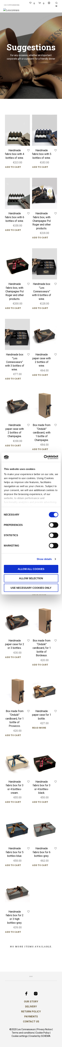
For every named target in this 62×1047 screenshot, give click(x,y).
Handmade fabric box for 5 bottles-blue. (14, 852)
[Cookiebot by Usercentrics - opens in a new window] (44, 457)
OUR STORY (31, 1001)
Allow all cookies (31, 568)
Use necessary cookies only (31, 587)
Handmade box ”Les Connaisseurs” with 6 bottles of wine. (41, 291)
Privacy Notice (44, 1029)
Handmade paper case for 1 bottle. (41, 715)
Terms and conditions (23, 1033)
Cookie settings (20, 1036)
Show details (44, 559)
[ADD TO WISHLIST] (28, 150)
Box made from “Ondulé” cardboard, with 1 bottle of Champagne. (41, 432)
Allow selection (31, 578)
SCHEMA (45, 1036)
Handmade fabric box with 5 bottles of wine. (41, 154)
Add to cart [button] (13, 166)
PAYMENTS (31, 1016)
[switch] (53, 525)
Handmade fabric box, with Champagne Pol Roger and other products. (41, 221)
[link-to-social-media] (26, 994)
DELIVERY (31, 1006)
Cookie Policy (42, 1033)
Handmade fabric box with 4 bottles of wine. (14, 154)
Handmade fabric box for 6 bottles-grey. (41, 852)
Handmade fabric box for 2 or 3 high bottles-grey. (14, 917)
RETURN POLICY (31, 1011)
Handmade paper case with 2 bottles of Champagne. (14, 430)
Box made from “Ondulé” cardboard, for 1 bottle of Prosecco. (14, 719)
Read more (39, 594)
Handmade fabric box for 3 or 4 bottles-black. (41, 787)
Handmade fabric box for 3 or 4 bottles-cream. (14, 787)
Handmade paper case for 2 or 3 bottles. (14, 644)
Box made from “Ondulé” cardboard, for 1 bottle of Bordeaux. (42, 648)
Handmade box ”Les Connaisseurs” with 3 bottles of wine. (14, 362)
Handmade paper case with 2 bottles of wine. (41, 360)
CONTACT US (31, 1021)
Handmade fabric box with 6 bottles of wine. (14, 217)
